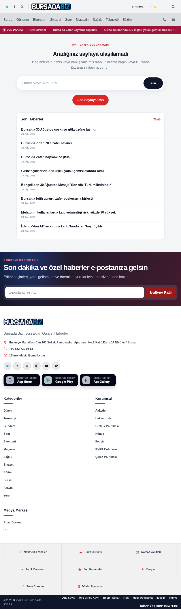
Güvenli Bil (170, 606)
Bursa (8, 19)
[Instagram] (37, 366)
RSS (6, 530)
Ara (153, 83)
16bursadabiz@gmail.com (27, 355)
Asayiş (8, 487)
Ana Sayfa (68, 597)
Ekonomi (39, 19)
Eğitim (127, 19)
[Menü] (173, 19)
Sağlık (97, 19)
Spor (68, 19)
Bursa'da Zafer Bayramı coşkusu (67, 30)
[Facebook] (14, 6)
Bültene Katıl (161, 292)
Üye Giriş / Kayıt (89, 597)
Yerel (7, 495)
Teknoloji (112, 19)
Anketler (101, 410)
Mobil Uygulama (143, 597)
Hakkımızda (103, 418)
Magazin (82, 19)
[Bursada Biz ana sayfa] (23, 321)
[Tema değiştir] (164, 19)
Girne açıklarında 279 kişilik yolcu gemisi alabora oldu (133, 30)
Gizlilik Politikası (107, 426)
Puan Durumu (13, 522)
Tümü (156, 119)
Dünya (8, 410)
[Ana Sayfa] (51, 6)
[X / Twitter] (22, 6)
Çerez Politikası (106, 457)
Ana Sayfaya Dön (90, 100)
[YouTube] (46, 366)
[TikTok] (56, 366)
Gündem (22, 19)
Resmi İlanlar (111, 597)
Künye (99, 433)
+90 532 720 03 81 (21, 348)
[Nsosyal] (7, 6)
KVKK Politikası (106, 449)
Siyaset (55, 19)
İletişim (100, 441)
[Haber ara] (173, 6)
